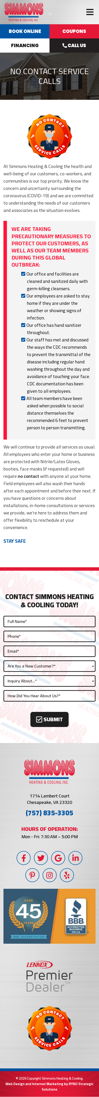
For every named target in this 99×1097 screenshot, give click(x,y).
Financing (25, 45)
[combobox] (49, 666)
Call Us (76, 45)
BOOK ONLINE (25, 31)
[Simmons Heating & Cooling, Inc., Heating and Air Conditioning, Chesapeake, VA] (49, 916)
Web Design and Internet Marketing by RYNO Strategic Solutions (49, 1087)
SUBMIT (52, 719)
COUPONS (74, 31)
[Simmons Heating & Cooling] (24, 11)
